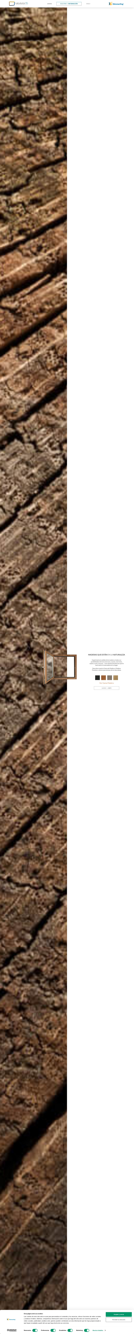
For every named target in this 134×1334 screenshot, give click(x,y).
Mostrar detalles (98, 1330)
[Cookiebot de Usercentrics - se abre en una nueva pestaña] (12, 1330)
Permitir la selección (118, 1320)
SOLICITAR (69, 3)
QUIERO (106, 688)
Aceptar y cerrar (119, 1314)
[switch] (53, 1330)
